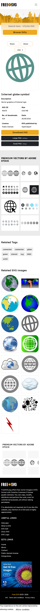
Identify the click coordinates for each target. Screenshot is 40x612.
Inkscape (5, 523)
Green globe (28, 350)
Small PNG (20, 144)
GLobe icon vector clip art (10, 409)
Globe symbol (8, 330)
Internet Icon (8, 390)
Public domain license (9, 553)
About (3, 547)
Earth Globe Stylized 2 (10, 288)
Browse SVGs (20, 32)
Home (3, 544)
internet (14, 254)
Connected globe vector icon (10, 347)
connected (7, 249)
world (5, 259)
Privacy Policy (30, 598)
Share (12, 44)
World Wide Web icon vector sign (10, 367)
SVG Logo (5, 535)
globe (29, 249)
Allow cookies (22, 609)
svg (22, 254)
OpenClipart (26, 127)
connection (19, 249)
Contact (4, 550)
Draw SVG (5, 532)
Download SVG (20, 132)
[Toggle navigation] (36, 5)
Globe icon (27, 330)
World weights (29, 289)
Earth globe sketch (10, 308)
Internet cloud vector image (30, 389)
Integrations (6, 556)
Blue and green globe (30, 308)
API (6, 598)
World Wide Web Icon (30, 368)
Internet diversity (30, 409)
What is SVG (6, 526)
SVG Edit (4, 529)
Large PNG (20, 138)
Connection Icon (9, 430)
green (5, 254)
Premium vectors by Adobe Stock (18, 159)
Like (20, 50)
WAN (29, 254)
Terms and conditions (16, 598)
